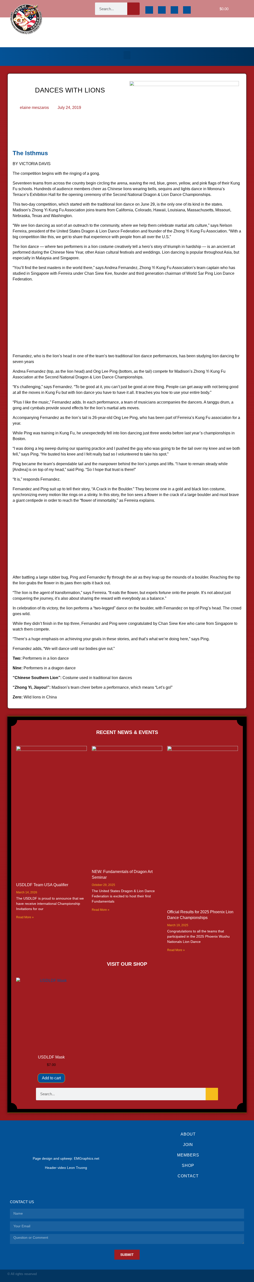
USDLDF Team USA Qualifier (42, 885)
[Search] (133, 8)
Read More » (25, 917)
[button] (127, 55)
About (188, 1134)
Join (188, 1145)
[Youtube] (187, 10)
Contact (188, 1176)
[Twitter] (174, 10)
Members (188, 1155)
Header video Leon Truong (66, 1168)
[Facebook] (149, 10)
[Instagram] (162, 10)
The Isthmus (30, 153)
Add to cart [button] (51, 1078)
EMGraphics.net (86, 1158)
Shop (188, 1165)
